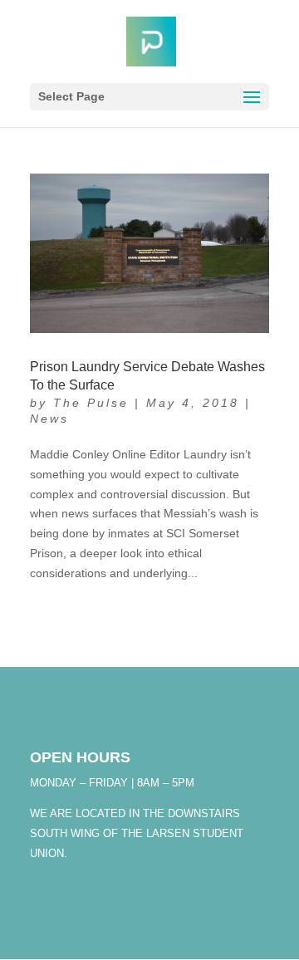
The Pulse (91, 402)
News (49, 418)
